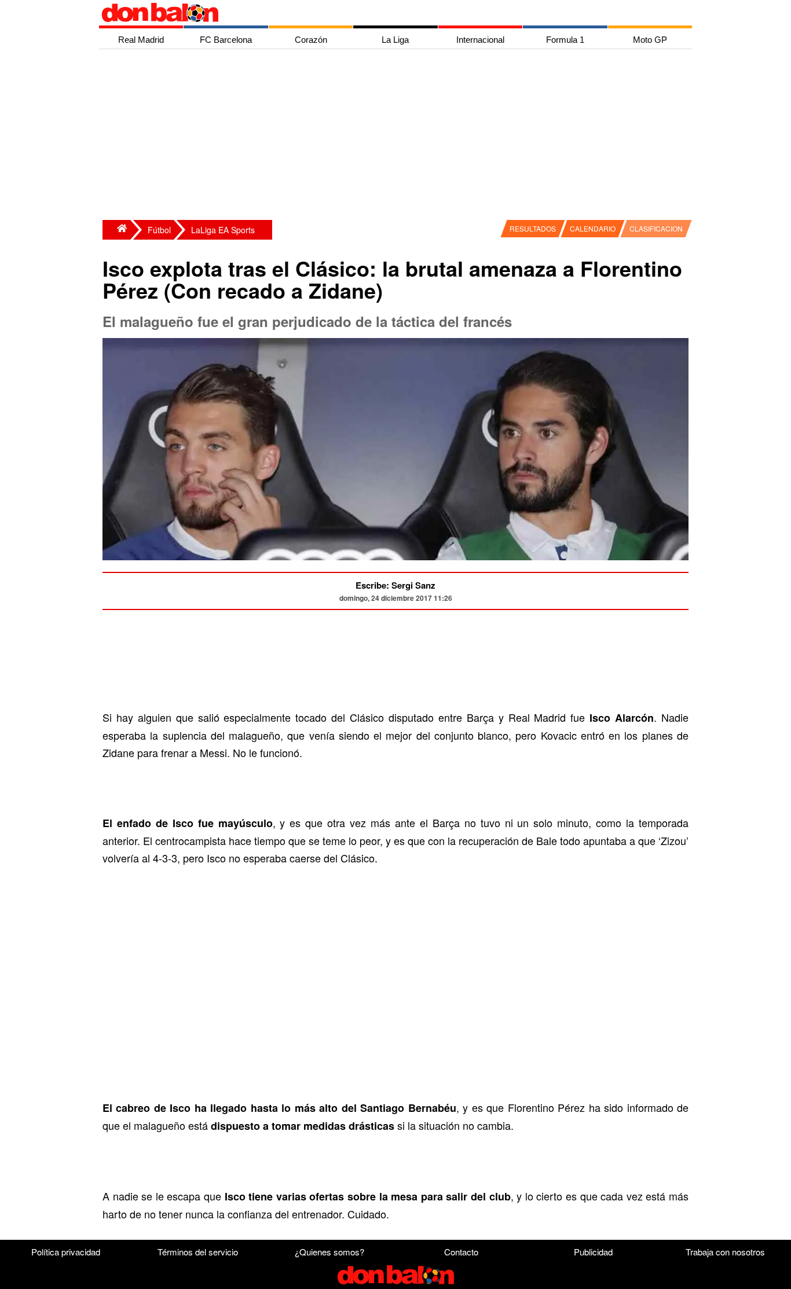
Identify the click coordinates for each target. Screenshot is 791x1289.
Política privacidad (65, 1252)
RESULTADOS (533, 228)
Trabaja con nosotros (725, 1252)
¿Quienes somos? (329, 1252)
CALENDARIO (593, 228)
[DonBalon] (116, 230)
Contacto (461, 1252)
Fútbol (159, 230)
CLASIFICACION (656, 228)
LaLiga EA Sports (223, 230)
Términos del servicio (198, 1252)
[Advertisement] (398, 136)
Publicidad (593, 1252)
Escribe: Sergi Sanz (395, 585)
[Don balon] (382, 12)
